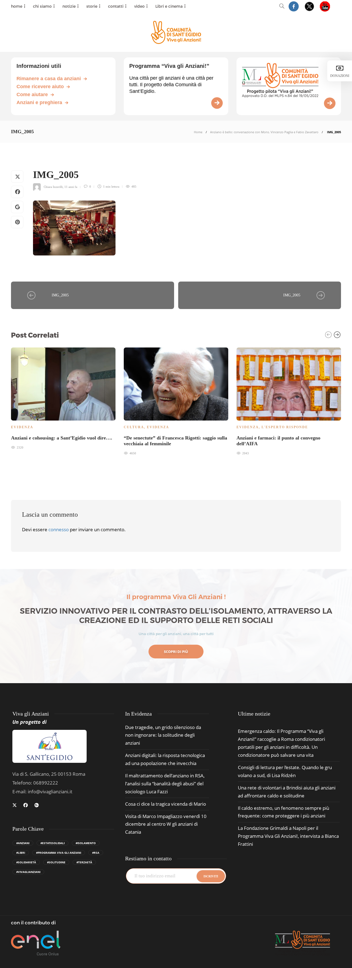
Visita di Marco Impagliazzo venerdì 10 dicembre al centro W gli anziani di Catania (166, 824)
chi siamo (42, 6)
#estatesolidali (52, 843)
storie (91, 6)
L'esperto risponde (285, 427)
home (16, 6)
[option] (63, 397)
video (139, 6)
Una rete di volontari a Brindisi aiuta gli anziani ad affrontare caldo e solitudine (287, 792)
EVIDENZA (22, 427)
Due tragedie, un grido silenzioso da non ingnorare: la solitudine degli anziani (163, 735)
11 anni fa (70, 186)
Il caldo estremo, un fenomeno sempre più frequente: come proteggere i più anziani (283, 812)
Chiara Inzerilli (53, 186)
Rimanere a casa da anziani (48, 78)
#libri (20, 853)
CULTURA (134, 427)
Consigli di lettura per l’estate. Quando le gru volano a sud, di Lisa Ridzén (285, 771)
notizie (69, 6)
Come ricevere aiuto (40, 86)
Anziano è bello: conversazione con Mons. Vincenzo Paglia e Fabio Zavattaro (264, 132)
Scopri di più (176, 651)
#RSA (95, 853)
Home (198, 132)
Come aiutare (32, 94)
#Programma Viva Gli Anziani (58, 853)
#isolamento (86, 843)
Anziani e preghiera (39, 102)
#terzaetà (84, 862)
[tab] (254, 714)
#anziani (22, 843)
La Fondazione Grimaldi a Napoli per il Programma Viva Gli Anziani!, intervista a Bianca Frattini (288, 836)
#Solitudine (56, 862)
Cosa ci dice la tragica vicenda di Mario (165, 804)
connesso (58, 529)
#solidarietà (26, 862)
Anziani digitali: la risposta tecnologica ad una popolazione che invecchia (165, 759)
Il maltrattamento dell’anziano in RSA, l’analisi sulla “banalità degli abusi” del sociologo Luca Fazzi (165, 783)
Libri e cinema (169, 6)
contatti (115, 6)
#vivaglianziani (28, 872)
